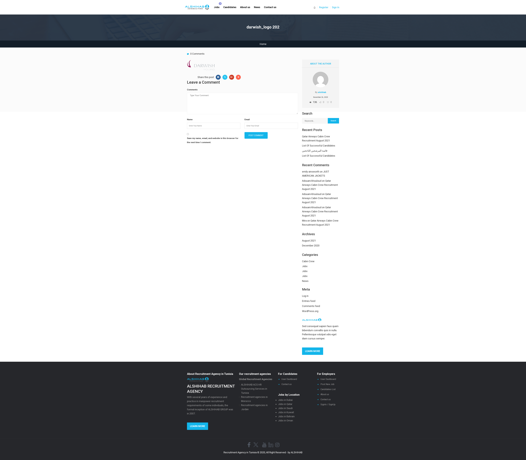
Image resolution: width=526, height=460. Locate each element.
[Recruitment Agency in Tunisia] (198, 7)
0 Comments (197, 53)
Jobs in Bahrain (286, 416)
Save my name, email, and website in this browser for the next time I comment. (212, 140)
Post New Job (327, 384)
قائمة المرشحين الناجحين (314, 150)
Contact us (270, 7)
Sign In (335, 7)
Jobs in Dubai (285, 400)
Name (190, 119)
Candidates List (328, 389)
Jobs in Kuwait (286, 412)
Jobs (216, 7)
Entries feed (308, 301)
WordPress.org (310, 311)
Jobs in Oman (285, 420)
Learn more (312, 351)
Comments (192, 89)
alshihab (322, 92)
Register (323, 7)
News (257, 7)
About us (245, 7)
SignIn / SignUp (328, 404)
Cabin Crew (308, 261)
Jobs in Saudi (285, 408)
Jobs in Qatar (285, 404)
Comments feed (311, 306)
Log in (305, 295)
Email (247, 119)
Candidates (229, 7)
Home (263, 44)
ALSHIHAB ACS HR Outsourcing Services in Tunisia (254, 388)
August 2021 (309, 240)
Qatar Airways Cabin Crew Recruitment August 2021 (320, 184)
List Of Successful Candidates (318, 145)
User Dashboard (289, 379)
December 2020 (310, 245)
